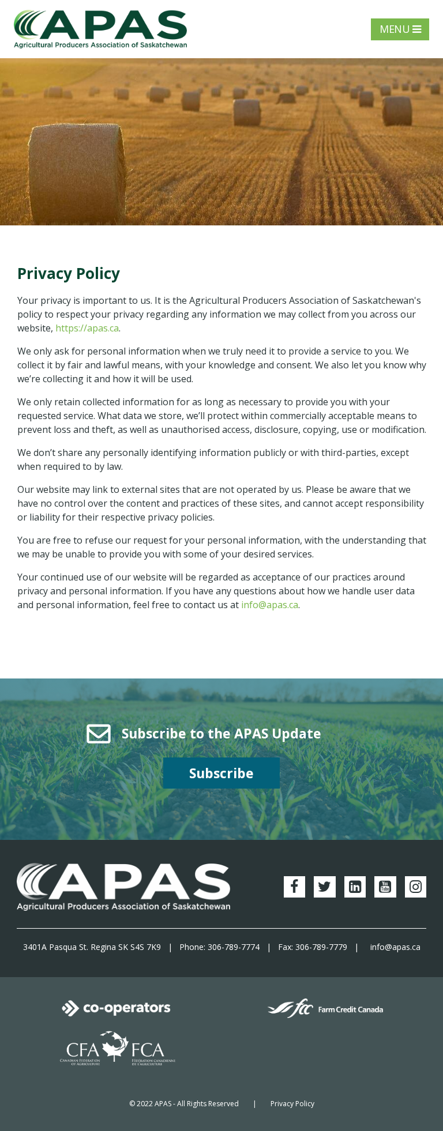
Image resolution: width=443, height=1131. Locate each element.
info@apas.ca (269, 604)
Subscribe (221, 773)
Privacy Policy (292, 1104)
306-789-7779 (321, 946)
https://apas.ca (87, 328)
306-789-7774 (234, 946)
